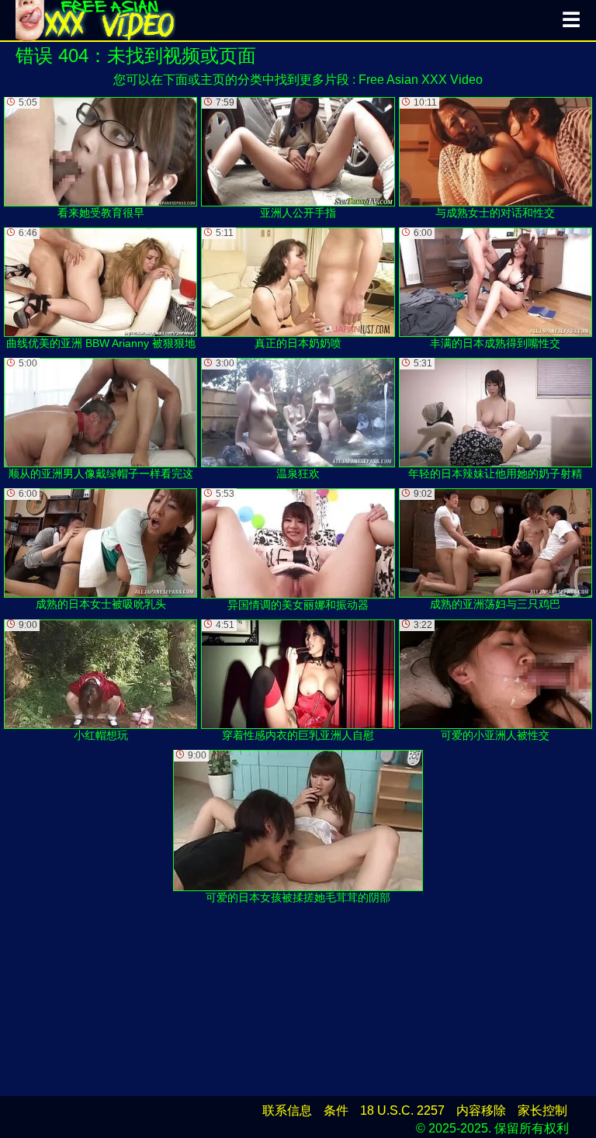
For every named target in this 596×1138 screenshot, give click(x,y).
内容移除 (481, 1110)
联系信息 (287, 1110)
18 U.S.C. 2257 (402, 1110)
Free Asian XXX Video (421, 79)
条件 (336, 1110)
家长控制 (542, 1110)
